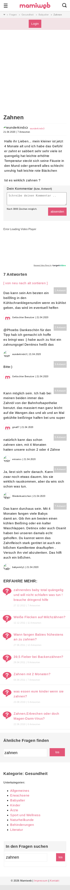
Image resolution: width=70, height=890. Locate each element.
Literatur (16, 829)
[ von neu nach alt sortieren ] (25, 283)
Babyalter (44, 14)
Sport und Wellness (25, 815)
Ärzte (14, 810)
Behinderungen (22, 825)
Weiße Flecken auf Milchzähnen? (39, 617)
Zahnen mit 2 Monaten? (32, 674)
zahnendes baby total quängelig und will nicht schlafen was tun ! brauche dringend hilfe (38, 595)
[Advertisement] (35, 77)
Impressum (41, 880)
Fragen (13, 14)
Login (35, 23)
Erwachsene (20, 795)
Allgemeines (19, 790)
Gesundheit (28, 14)
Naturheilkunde (22, 820)
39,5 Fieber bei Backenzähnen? (38, 657)
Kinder (15, 805)
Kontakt (54, 880)
